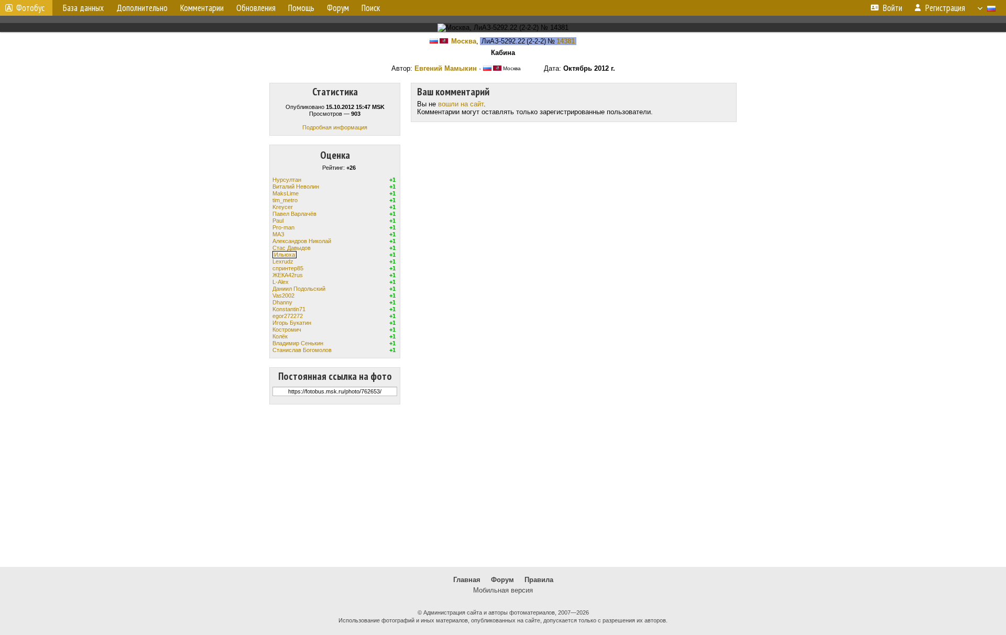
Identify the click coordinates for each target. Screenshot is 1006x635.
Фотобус (30, 8)
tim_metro (285, 200)
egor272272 (287, 316)
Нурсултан (286, 180)
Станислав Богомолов (302, 350)
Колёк (280, 336)
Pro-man (283, 227)
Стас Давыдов (291, 248)
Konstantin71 (288, 309)
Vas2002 (283, 295)
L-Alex (280, 282)
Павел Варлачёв (294, 214)
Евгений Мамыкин (445, 68)
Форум (502, 580)
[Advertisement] (503, 485)
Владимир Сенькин (297, 343)
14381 (565, 41)
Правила (538, 580)
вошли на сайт (461, 104)
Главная (466, 580)
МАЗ (278, 234)
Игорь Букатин (291, 323)
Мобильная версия (503, 590)
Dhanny (282, 302)
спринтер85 (287, 268)
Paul (277, 220)
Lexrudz (282, 261)
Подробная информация (334, 127)
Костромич (286, 329)
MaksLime (285, 193)
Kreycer (282, 207)
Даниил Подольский (298, 289)
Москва (463, 41)
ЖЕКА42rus (287, 275)
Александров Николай (301, 241)
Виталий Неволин (295, 186)
